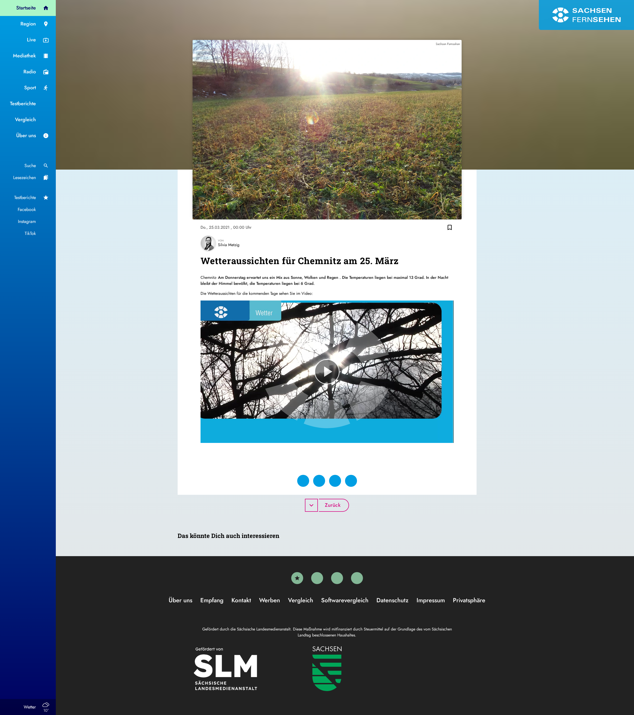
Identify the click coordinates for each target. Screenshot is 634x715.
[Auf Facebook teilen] (303, 481)
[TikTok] (357, 578)
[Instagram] (337, 578)
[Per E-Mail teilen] (351, 481)
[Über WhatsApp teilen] (335, 481)
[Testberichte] (297, 578)
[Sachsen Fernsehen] (586, 15)
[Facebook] (317, 578)
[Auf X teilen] (319, 481)
